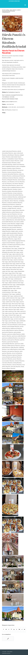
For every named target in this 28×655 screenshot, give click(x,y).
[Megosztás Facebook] (3, 629)
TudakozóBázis (9, 651)
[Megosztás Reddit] (22, 629)
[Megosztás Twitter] (6, 629)
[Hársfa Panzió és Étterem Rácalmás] (8, 638)
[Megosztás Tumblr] (16, 629)
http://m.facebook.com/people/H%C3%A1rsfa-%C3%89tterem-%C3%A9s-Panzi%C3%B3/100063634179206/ (12, 97)
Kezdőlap (7, 9)
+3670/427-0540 (17, 1)
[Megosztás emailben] (24, 629)
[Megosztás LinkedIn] (14, 629)
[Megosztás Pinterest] (11, 629)
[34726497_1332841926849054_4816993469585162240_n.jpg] (12, 24)
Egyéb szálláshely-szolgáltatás (15, 9)
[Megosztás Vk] (19, 629)
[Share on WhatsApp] (8, 629)
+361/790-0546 (11, 1)
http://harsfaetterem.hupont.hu (13, 92)
